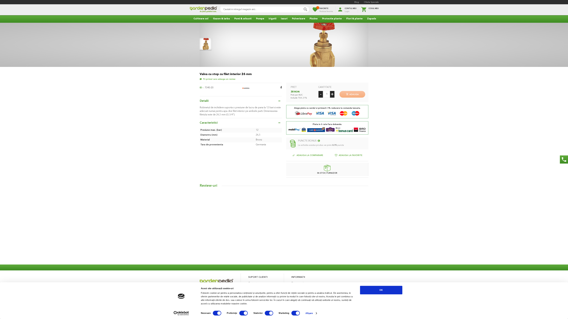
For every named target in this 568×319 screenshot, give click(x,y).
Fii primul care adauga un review (219, 79)
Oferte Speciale (371, 2)
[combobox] (264, 9)
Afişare (309, 313)
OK (381, 290)
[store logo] (203, 9)
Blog (356, 2)
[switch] (243, 313)
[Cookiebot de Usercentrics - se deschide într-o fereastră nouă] (181, 313)
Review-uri (208, 186)
